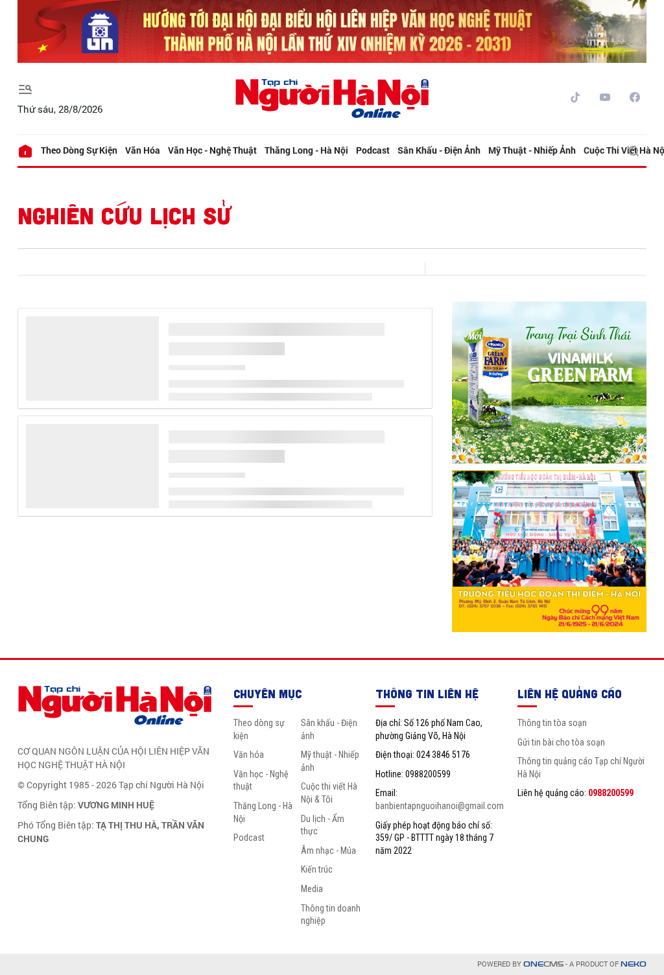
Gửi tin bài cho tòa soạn (561, 742)
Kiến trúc (317, 869)
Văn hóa (142, 150)
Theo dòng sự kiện (79, 150)
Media (312, 889)
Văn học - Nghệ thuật (212, 150)
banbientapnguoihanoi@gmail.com (439, 806)
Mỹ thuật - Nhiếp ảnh (532, 150)
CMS (543, 964)
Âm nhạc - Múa (328, 850)
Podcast (373, 150)
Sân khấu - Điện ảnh (438, 150)
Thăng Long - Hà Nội (306, 150)
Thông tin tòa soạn (552, 723)
